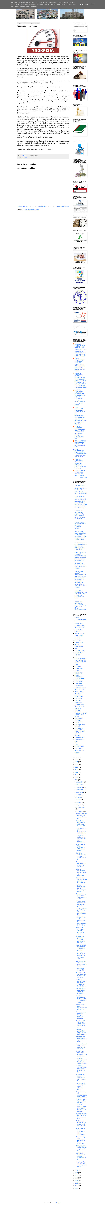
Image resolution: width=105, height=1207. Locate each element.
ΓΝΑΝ (76, 648)
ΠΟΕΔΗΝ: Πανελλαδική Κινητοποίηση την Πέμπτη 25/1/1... (80, 955)
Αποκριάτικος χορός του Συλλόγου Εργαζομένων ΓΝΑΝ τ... (80, 939)
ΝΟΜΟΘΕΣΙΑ (79, 696)
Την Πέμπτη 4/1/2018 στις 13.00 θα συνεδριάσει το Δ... (81, 1156)
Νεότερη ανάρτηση (22, 206)
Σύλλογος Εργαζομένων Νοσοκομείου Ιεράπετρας (79, 461)
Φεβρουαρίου (80, 807)
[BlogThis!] (32, 155)
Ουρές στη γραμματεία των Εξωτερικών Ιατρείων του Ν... (81, 1069)
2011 (76, 1185)
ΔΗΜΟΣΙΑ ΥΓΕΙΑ (80, 650)
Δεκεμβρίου (80, 782)
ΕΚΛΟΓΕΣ (78, 670)
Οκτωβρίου (79, 787)
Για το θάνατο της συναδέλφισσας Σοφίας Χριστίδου (79, 473)
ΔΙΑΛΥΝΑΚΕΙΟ (79, 653)
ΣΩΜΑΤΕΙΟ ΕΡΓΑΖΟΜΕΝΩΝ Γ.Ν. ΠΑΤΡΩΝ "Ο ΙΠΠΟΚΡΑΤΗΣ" (80, 346)
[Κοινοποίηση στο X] (33, 155)
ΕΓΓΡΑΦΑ (78, 666)
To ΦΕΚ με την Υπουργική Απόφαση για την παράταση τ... (80, 1024)
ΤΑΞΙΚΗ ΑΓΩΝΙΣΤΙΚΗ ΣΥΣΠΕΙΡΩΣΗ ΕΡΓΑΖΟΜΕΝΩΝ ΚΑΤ (80, 410)
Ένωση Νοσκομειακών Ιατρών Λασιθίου (80, 451)
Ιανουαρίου (79, 811)
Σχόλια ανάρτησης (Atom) (32, 209)
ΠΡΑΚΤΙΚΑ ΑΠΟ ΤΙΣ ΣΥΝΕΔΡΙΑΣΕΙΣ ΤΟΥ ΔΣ (80, 714)
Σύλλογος (77, 735)
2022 (76, 769)
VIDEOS (77, 753)
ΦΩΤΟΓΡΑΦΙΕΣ (79, 746)
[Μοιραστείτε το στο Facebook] (35, 155)
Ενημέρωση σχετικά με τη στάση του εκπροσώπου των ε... (80, 931)
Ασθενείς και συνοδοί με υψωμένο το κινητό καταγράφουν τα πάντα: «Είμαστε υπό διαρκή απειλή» (80, 353)
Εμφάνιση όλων (83, 477)
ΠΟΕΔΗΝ (77, 711)
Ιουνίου (78, 797)
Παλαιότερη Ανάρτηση (62, 206)
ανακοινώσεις (79, 623)
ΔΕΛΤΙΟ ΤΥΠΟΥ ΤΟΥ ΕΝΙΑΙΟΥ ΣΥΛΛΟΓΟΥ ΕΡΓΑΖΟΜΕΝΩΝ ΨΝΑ (79, 435)
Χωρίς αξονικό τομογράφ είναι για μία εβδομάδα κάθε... (81, 1086)
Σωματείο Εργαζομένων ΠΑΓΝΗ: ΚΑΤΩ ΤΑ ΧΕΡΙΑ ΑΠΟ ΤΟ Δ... (81, 999)
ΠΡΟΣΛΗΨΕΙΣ (79, 722)
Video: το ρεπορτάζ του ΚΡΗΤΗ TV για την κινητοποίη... (81, 872)
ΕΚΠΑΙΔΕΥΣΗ (79, 673)
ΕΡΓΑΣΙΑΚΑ (78, 683)
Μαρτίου (79, 805)
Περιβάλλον (78, 708)
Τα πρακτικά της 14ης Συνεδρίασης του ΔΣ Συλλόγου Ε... (80, 1140)
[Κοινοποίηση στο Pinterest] (36, 155)
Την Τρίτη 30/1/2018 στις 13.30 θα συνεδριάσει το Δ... (81, 856)
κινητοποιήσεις (79, 685)
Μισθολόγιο (78, 694)
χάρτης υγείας (79, 748)
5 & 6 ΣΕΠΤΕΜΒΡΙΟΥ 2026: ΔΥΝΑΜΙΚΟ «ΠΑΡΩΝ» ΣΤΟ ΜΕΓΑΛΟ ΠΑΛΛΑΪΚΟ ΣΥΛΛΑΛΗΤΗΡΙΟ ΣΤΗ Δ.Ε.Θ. (80, 419)
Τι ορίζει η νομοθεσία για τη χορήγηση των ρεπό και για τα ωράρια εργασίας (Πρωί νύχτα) (81, 546)
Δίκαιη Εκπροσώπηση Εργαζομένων (79, 360)
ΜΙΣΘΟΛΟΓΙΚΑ (79, 691)
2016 (76, 1173)
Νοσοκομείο (78, 702)
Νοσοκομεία (78, 698)
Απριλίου (79, 802)
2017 (76, 1170)
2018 (76, 780)
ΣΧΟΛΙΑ (77, 742)
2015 (76, 1175)
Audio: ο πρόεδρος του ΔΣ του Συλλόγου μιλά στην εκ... (81, 888)
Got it (92, 4)
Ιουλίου (78, 794)
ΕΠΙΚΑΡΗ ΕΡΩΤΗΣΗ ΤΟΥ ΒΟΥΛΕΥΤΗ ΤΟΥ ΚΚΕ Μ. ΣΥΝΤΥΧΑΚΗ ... (81, 983)
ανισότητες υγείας (80, 633)
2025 (76, 762)
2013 (76, 1180)
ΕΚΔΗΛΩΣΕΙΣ (79, 668)
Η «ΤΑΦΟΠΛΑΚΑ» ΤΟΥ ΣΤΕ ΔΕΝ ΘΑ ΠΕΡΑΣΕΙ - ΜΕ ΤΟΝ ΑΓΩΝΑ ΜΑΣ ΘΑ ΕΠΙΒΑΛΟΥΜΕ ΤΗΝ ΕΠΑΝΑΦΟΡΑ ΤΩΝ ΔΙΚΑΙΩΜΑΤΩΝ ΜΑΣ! (80, 382)
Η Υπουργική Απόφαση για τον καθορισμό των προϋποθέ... (81, 838)
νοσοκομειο (78, 700)
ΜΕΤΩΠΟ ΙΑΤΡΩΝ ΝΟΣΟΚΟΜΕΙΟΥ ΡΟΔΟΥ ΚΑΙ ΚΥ (80, 442)
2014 (76, 1178)
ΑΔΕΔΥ (77, 617)
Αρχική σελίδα (42, 206)
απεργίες (77, 638)
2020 (76, 774)
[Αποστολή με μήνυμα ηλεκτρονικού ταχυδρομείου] (30, 155)
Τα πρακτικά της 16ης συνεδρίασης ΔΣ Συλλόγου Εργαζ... (80, 847)
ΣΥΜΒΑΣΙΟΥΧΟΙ (79, 737)
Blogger (58, 1203)
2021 (76, 772)
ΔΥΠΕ (76, 664)
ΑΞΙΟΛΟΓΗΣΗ (79, 635)
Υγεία (76, 744)
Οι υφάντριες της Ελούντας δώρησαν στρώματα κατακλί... (81, 1015)
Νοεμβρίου (79, 784)
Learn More (84, 4)
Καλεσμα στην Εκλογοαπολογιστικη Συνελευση (80, 466)
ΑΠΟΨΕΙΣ (24, 158)
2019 (76, 777)
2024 (76, 764)
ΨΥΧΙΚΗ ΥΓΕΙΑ (79, 750)
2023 (76, 767)
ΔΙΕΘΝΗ (77, 655)
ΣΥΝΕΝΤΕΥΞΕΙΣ (80, 739)
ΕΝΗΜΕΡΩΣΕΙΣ (79, 679)
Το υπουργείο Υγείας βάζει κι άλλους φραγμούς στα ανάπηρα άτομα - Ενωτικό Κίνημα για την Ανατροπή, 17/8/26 (80, 400)
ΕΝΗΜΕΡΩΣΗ (79, 681)
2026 (76, 759)
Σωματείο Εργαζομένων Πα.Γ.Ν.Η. (79, 375)
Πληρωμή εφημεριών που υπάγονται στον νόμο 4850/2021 (80, 455)
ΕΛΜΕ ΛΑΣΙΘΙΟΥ (80, 470)
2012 (76, 1183)
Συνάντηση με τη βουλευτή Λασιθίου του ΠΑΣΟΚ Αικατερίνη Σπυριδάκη (80, 525)
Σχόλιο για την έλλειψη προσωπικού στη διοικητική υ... (80, 1077)
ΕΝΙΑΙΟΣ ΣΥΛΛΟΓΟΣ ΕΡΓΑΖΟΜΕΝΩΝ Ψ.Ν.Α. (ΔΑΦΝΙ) (80, 428)
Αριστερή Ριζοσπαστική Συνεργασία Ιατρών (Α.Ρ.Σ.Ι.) (79, 391)
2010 (76, 1188)
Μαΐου (78, 800)
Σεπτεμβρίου (80, 789)
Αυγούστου (79, 792)
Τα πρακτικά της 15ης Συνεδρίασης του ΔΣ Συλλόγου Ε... (80, 1131)
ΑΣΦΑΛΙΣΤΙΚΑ (79, 642)
